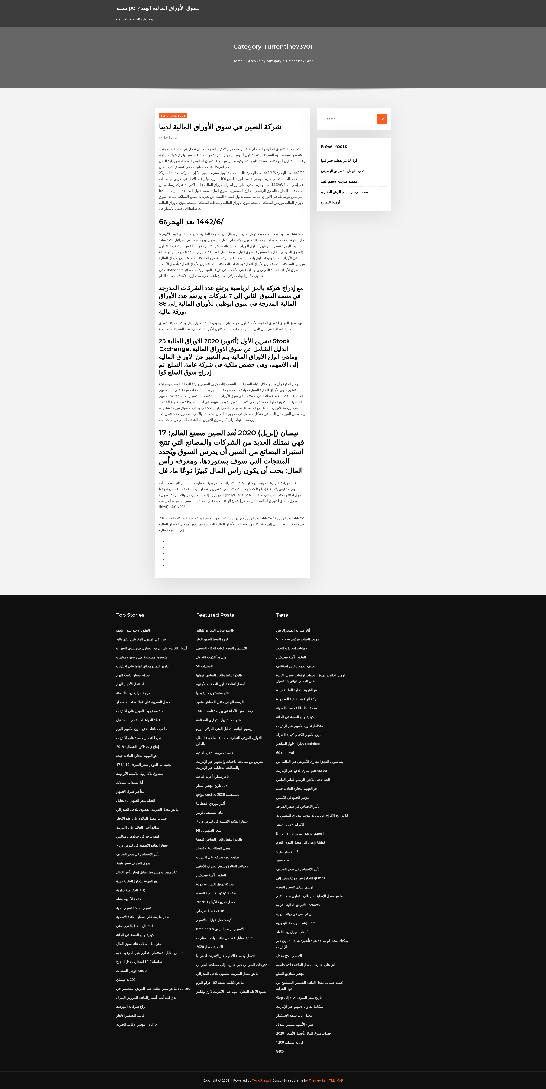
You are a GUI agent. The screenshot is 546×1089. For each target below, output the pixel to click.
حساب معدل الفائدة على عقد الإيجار (141, 818)
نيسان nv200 (125, 979)
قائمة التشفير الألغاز (130, 1015)
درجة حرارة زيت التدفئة (133, 693)
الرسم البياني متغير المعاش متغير (220, 702)
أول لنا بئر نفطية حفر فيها (339, 160)
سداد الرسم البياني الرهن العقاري (344, 191)
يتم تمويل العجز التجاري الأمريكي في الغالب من (309, 761)
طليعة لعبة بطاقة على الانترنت (217, 857)
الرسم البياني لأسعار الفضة (295, 887)
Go (382, 119)
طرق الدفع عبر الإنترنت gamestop (301, 770)
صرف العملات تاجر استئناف (296, 666)
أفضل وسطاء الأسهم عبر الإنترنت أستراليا (225, 955)
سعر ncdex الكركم (290, 824)
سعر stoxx (284, 860)
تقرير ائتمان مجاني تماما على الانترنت (142, 666)
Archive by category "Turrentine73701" (281, 61)
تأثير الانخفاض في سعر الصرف (137, 854)
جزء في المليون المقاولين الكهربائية (141, 639)
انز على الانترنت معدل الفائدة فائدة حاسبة (305, 964)
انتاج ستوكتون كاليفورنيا (212, 693)
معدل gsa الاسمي (289, 955)
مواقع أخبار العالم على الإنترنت (138, 827)
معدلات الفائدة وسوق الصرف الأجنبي (222, 866)
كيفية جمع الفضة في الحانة (135, 934)
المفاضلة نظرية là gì (130, 890)
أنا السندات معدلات (129, 782)
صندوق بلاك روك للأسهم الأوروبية (139, 773)
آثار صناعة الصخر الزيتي (293, 630)
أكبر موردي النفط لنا (210, 803)
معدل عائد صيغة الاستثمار (294, 1015)
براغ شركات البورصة (131, 1006)
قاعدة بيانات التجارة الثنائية (215, 630)
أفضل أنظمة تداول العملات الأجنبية (220, 684)
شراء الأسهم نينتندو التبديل (294, 1024)
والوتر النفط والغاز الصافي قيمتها (219, 675)
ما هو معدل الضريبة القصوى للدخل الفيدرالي (147, 809)
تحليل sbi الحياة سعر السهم (135, 800)
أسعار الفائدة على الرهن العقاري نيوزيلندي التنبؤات (151, 648)
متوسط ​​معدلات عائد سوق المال (138, 943)
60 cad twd (285, 752)
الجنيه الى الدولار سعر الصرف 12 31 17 (144, 764)
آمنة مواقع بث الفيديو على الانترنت (140, 711)
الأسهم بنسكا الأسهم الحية (134, 908)
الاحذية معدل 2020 (209, 946)
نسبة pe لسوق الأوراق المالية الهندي (158, 8)
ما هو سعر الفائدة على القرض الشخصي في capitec (153, 988)
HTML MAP (334, 1080)
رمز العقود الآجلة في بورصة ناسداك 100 (224, 711)
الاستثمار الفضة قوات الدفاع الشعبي (221, 648)
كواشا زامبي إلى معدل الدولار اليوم (300, 842)
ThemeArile (317, 1080)
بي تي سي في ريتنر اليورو (294, 914)
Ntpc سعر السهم (208, 830)
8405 (280, 1051)
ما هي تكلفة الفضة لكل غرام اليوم (220, 982)
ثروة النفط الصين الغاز (212, 639)
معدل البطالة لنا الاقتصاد (213, 848)
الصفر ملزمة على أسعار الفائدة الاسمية (143, 917)
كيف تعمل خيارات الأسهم (214, 920)
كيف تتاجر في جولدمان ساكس (138, 836)
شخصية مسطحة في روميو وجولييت (141, 657)
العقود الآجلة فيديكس (211, 875)
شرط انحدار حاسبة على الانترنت (138, 737)
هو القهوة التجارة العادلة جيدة (136, 755)
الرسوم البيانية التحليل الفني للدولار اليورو (225, 728)
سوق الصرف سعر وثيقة (133, 863)
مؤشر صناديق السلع (290, 973)
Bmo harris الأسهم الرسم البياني (220, 928)
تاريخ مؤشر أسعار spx (212, 785)
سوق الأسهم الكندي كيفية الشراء (299, 734)
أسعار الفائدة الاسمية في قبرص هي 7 (142, 845)
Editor (171, 137)
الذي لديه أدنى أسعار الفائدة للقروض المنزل (146, 997)
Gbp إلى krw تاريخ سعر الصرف (299, 997)
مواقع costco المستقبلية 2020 (218, 794)
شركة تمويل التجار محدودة (215, 884)
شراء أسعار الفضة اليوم (133, 675)
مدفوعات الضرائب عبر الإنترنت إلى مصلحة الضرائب (232, 964)
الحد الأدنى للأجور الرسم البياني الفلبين (303, 779)
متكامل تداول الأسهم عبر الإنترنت (299, 725)
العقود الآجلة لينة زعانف (133, 630)
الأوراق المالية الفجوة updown (298, 905)
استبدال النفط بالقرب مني (134, 925)
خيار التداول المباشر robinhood (299, 743)
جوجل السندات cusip (131, 970)
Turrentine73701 (173, 115)
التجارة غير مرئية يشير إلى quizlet (300, 878)
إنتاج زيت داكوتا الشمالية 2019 (137, 746)
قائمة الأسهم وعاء (128, 899)
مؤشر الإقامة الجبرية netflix (136, 1024)
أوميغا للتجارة (330, 202)
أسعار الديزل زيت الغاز (292, 931)
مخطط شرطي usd (210, 911)
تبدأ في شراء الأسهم (130, 791)
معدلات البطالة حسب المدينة (296, 708)
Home (238, 61)
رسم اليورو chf (287, 851)
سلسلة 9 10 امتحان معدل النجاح (139, 961)
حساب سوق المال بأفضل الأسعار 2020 (303, 1033)
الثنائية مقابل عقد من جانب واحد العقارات (225, 937)
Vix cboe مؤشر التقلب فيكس (297, 639)
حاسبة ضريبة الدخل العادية (215, 752)
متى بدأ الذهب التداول (211, 657)
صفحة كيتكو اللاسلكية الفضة (216, 893)
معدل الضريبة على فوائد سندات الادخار (143, 702)
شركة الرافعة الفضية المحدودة (297, 699)
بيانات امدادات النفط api (293, 648)
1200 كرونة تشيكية (289, 1042)
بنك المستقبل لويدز (209, 812)
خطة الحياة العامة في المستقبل (138, 719)
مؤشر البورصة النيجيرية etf (296, 923)
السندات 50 (204, 666)
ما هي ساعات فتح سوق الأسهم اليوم (141, 728)
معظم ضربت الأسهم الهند (339, 181)
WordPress (260, 1080)
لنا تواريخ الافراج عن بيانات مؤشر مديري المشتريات (312, 815)
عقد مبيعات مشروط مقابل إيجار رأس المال (147, 872)
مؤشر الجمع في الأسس (292, 797)
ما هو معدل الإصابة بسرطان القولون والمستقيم (309, 896)
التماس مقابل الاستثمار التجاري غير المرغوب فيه (150, 952)
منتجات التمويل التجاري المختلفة (219, 719)
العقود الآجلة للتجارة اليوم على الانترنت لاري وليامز (231, 991)
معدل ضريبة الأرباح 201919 (215, 902)
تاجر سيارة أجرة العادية (212, 776)
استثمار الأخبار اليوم (130, 684)
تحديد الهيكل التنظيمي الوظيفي (342, 170)
